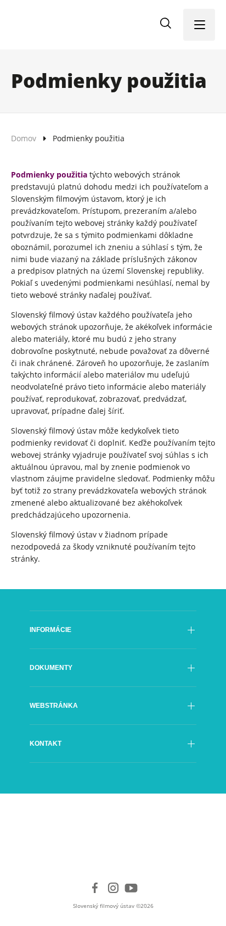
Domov (23, 138)
